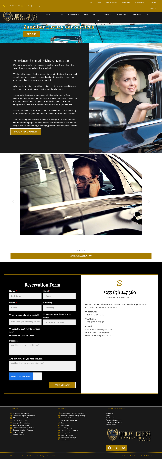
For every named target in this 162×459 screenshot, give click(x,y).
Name (12, 291)
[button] (13, 201)
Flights (107, 14)
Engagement (139, 3)
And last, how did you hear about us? (26, 358)
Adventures (122, 14)
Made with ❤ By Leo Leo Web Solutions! (137, 456)
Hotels (96, 14)
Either (31, 336)
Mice (99, 20)
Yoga (99, 3)
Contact (153, 8)
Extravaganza (111, 3)
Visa (86, 14)
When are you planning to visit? (24, 315)
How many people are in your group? (57, 315)
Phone (12, 302)
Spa (91, 3)
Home (49, 14)
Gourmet (152, 3)
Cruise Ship (126, 3)
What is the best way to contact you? (24, 330)
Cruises (149, 14)
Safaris (60, 14)
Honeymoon (73, 14)
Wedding (137, 14)
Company (47, 302)
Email (46, 291)
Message (13, 340)
